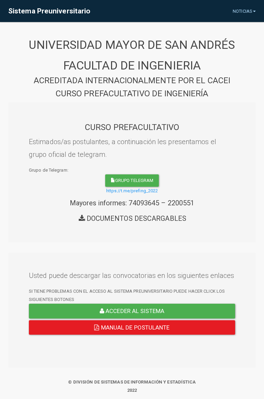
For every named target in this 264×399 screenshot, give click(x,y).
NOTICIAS (242, 11)
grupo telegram (134, 180)
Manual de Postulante (135, 327)
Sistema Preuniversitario (49, 11)
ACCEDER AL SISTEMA (134, 311)
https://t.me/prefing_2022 (132, 190)
